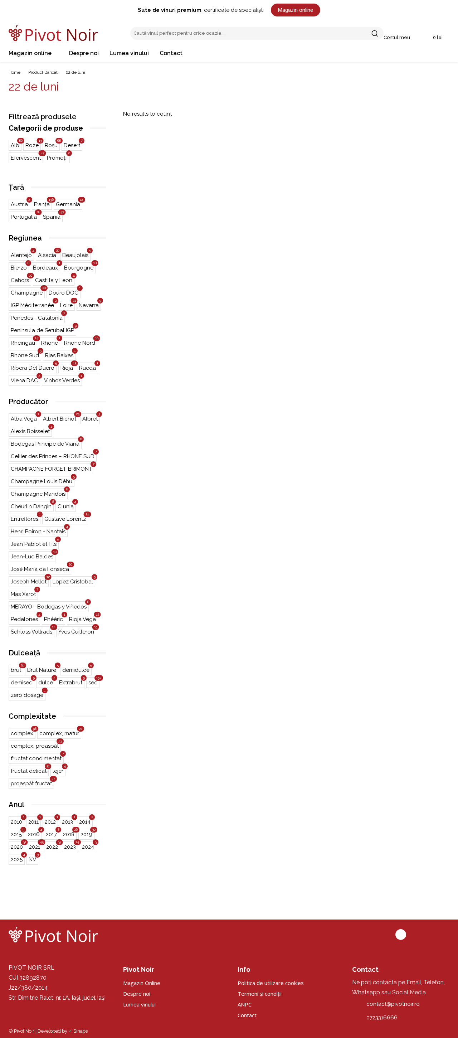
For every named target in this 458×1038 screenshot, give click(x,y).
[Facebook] (400, 934)
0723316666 (382, 1017)
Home (14, 72)
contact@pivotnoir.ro (393, 1004)
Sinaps (80, 1031)
